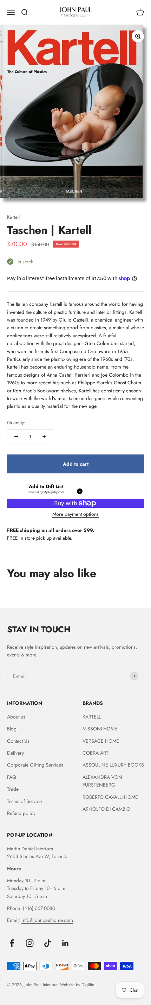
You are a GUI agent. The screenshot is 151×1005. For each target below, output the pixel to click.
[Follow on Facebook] (12, 943)
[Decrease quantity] (16, 437)
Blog (12, 728)
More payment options (75, 514)
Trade (13, 788)
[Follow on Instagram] (29, 943)
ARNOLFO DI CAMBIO (106, 808)
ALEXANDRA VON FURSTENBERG (102, 781)
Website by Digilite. (77, 985)
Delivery (15, 752)
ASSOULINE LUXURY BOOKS (113, 764)
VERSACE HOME (101, 740)
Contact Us (18, 740)
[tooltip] (79, 491)
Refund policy (21, 813)
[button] (45, 488)
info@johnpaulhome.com (47, 920)
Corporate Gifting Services (35, 764)
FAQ (11, 777)
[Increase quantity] (44, 437)
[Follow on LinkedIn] (65, 943)
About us (16, 716)
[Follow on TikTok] (47, 943)
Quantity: (16, 422)
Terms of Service (24, 801)
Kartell (13, 217)
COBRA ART (96, 752)
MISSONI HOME (100, 728)
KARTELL (92, 716)
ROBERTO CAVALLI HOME (110, 797)
